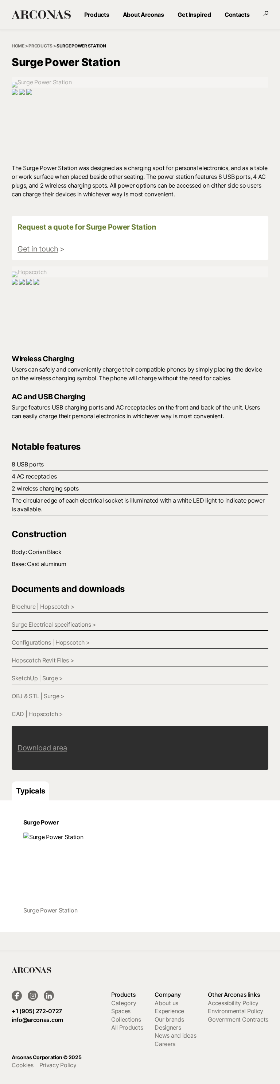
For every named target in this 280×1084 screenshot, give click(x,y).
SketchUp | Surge (37, 678)
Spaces (121, 1011)
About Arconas (143, 14)
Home (18, 46)
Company (168, 994)
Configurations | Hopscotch (51, 642)
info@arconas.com (37, 1019)
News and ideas (175, 1035)
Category (123, 1003)
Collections (126, 1019)
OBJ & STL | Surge (38, 696)
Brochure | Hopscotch (43, 606)
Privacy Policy (58, 1065)
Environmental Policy (235, 1011)
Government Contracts (238, 1019)
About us (166, 1003)
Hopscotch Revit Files (43, 660)
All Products (127, 1027)
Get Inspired (194, 14)
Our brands (169, 1019)
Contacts (237, 14)
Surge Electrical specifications (54, 624)
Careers (165, 1044)
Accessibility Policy (233, 1003)
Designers (168, 1027)
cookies (23, 1065)
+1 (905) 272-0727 (37, 1011)
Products (96, 14)
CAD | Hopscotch (37, 714)
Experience (169, 1011)
